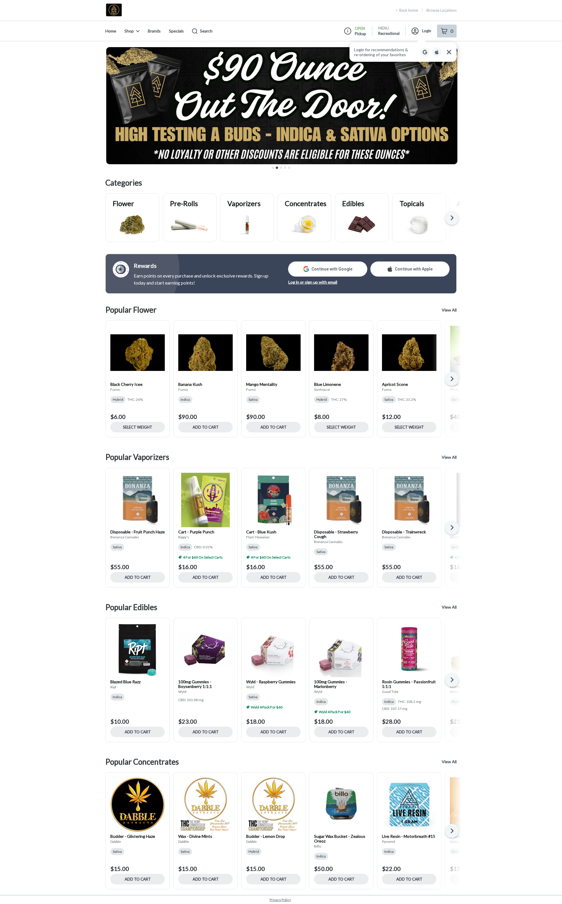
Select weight (137, 427)
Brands (154, 30)
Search (206, 30)
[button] (403, 52)
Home (110, 30)
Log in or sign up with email (312, 282)
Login (426, 30)
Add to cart (206, 427)
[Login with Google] (425, 52)
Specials (176, 30)
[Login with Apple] (436, 52)
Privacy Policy (280, 900)
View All (449, 309)
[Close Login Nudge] (449, 52)
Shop (129, 30)
